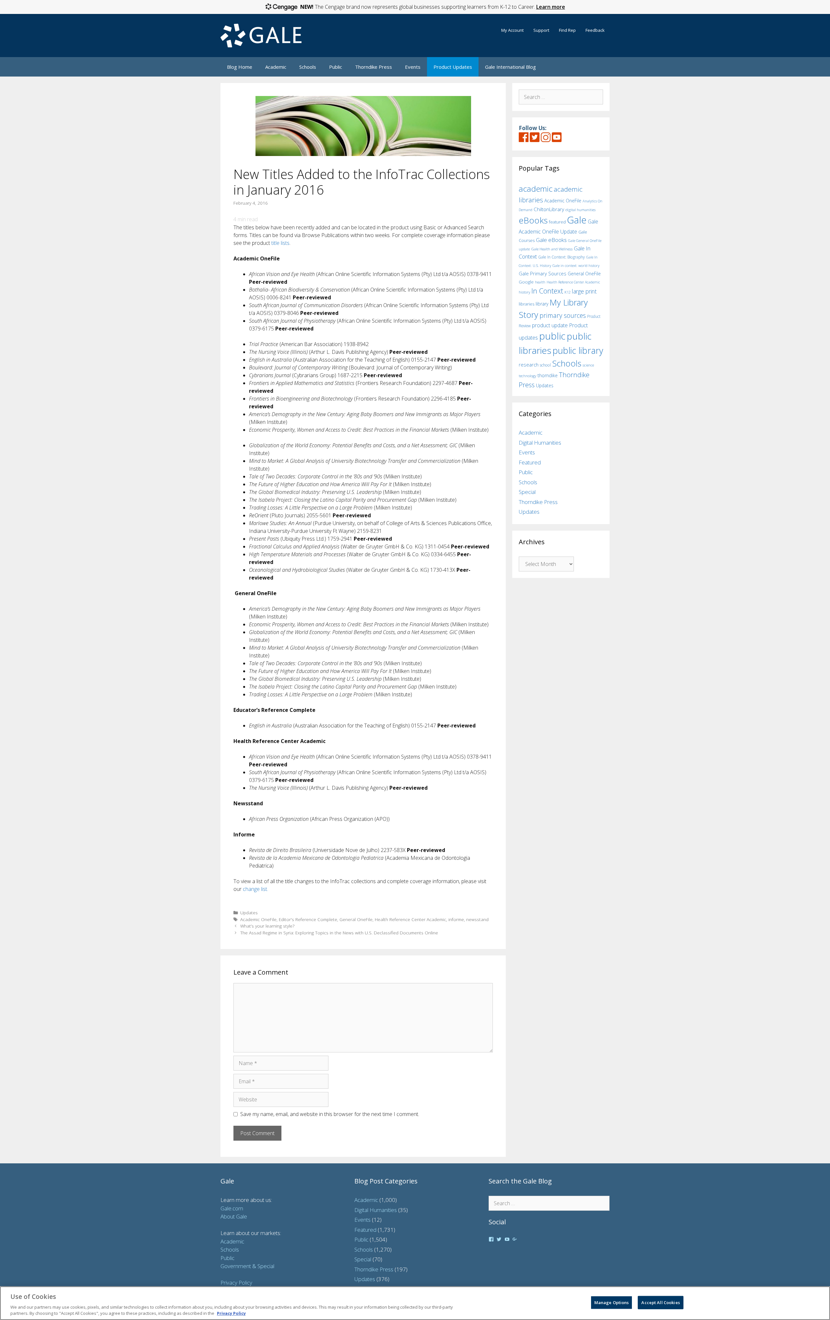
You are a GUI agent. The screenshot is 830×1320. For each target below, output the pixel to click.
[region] (415, 1303)
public (552, 336)
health (540, 282)
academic (535, 188)
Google (526, 282)
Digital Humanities (540, 442)
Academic (275, 67)
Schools (307, 67)
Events (413, 67)
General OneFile (356, 919)
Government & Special (247, 1266)
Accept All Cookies (660, 1302)
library (542, 304)
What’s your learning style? (267, 926)
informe (456, 919)
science (588, 365)
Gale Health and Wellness (552, 248)
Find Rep (567, 30)
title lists (280, 242)
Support (541, 30)
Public (335, 67)
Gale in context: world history (575, 265)
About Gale (233, 1216)
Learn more (550, 6)
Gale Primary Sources (542, 273)
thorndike (548, 375)
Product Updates (452, 67)
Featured (530, 462)
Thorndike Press (373, 67)
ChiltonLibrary (549, 209)
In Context (547, 290)
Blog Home (239, 67)
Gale (577, 219)
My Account (512, 30)
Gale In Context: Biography (561, 257)
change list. (255, 889)
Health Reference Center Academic (410, 919)
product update (550, 325)
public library (577, 350)
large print (584, 291)
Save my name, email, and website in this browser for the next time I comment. (329, 1114)
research (529, 364)
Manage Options (611, 1302)
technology (527, 375)
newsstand (477, 919)
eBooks (533, 220)
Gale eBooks (551, 240)
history (524, 291)
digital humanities (580, 209)
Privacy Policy (236, 1282)
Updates (249, 912)
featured (557, 222)
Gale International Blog (510, 67)
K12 (567, 292)
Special (527, 492)
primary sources (563, 315)
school (545, 365)
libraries (526, 304)
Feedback (595, 30)
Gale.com (231, 1208)
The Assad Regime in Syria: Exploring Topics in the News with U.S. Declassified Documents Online (339, 933)
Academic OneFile (258, 919)
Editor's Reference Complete (308, 919)
